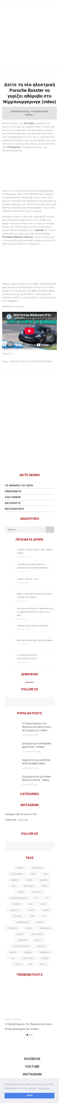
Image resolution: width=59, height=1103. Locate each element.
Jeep (32, 916)
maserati (13, 928)
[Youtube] (29, 702)
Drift (44, 886)
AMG (33, 874)
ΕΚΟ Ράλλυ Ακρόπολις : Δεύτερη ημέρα (35, 640)
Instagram (32, 1074)
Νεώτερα (9, 1019)
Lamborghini (22, 922)
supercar (44, 952)
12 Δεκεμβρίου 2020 (31, 751)
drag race (29, 886)
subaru (27, 952)
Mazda (29, 928)
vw (30, 964)
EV (37, 898)
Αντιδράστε (13, 503)
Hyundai (18, 916)
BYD (13, 886)
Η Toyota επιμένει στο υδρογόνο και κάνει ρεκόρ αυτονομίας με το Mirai (36, 727)
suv (13, 958)
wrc (42, 964)
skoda (13, 952)
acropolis (37, 868)
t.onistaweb (22, 820)
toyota (44, 958)
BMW (29, 880)
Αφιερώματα (13, 491)
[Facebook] (23, 702)
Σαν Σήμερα (13, 497)
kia (43, 916)
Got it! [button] (30, 1095)
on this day (37, 934)
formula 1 (15, 910)
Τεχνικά (17, 1019)
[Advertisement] (29, 40)
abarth (20, 868)
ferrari (17, 904)
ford (43, 904)
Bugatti (44, 880)
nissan (20, 934)
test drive (28, 958)
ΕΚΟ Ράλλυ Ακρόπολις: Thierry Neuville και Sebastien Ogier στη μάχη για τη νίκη (35, 611)
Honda (31, 910)
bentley (15, 880)
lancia (40, 922)
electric (37, 892)
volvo (18, 964)
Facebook (32, 1059)
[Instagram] (35, 702)
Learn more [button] (43, 1088)
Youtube (32, 1067)
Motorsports (14, 508)
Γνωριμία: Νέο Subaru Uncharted (32, 626)
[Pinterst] (48, 846)
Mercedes (45, 928)
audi (45, 874)
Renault (42, 946)
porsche (13, 361)
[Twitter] (17, 846)
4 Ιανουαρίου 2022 (30, 768)
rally (38, 940)
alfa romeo (17, 874)
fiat (31, 904)
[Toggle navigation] (54, 5)
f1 (47, 898)
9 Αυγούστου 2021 (30, 785)
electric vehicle (19, 898)
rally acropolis (21, 946)
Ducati (21, 892)
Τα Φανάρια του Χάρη (19, 485)
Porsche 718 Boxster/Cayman (35, 361)
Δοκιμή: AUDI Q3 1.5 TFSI (28, 579)
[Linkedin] (29, 846)
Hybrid (46, 910)
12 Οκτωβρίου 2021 (30, 735)
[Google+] (23, 846)
